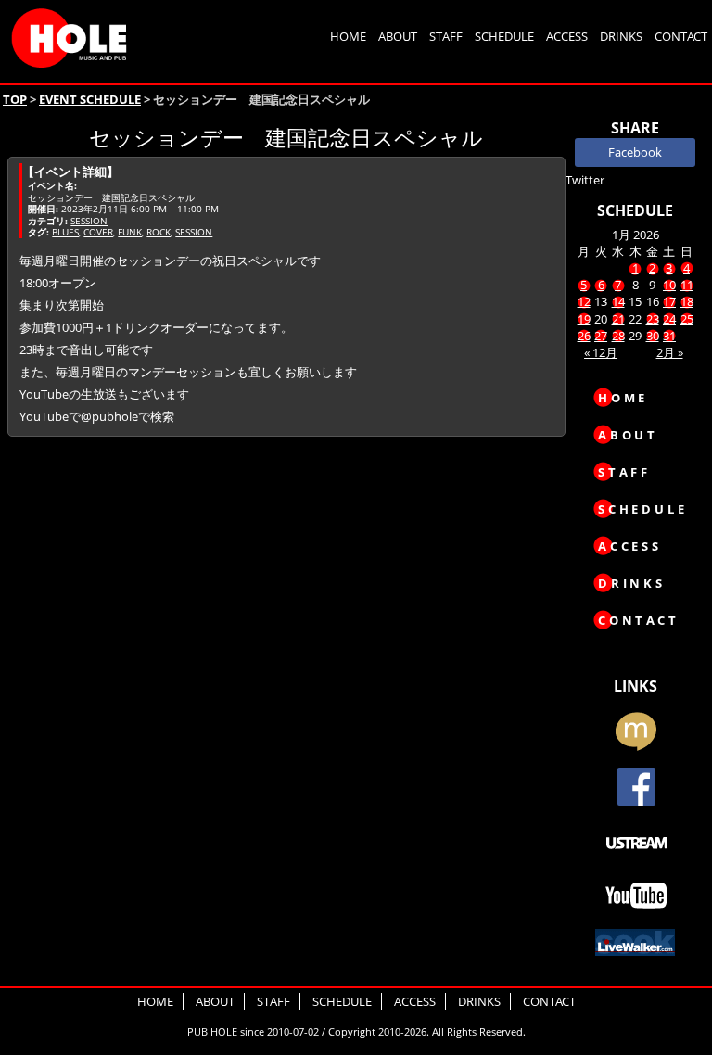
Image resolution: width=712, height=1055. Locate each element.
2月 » (669, 352)
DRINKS (621, 36)
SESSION (89, 220)
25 (686, 319)
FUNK (130, 231)
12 (584, 301)
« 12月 (600, 352)
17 (669, 301)
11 (686, 284)
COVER (98, 231)
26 (584, 335)
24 (669, 319)
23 (652, 319)
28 (618, 335)
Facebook (635, 152)
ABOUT (397, 36)
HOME (348, 36)
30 (652, 335)
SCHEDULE (504, 36)
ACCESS (567, 36)
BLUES (65, 231)
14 (618, 301)
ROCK (158, 231)
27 (600, 335)
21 (618, 319)
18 (686, 301)
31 (669, 335)
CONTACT (681, 36)
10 (669, 284)
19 (584, 319)
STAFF (446, 36)
